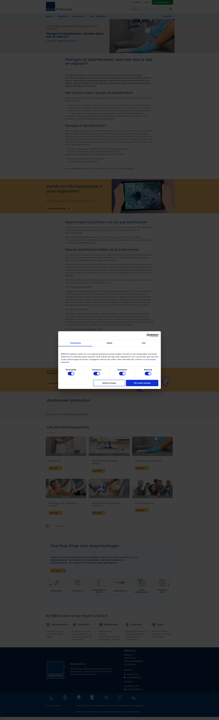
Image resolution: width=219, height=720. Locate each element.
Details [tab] (109, 343)
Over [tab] (144, 343)
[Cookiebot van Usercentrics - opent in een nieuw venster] (148, 335)
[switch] (96, 373)
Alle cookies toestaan (142, 383)
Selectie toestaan (109, 383)
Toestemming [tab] (75, 343)
